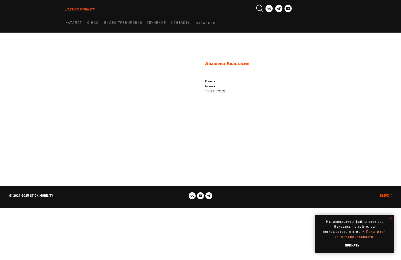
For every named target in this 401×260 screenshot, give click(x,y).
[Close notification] (390, 218)
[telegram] (208, 195)
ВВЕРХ (384, 195)
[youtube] (200, 195)
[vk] (192, 195)
